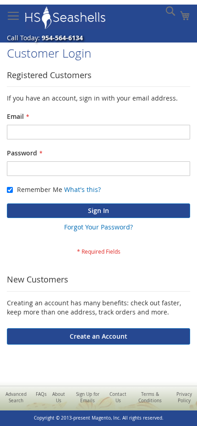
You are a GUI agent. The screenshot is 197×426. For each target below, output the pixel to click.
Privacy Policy (184, 397)
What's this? (82, 189)
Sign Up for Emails (87, 397)
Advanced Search (16, 397)
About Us (58, 397)
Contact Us (117, 397)
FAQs (41, 394)
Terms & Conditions (150, 397)
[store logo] (65, 17)
